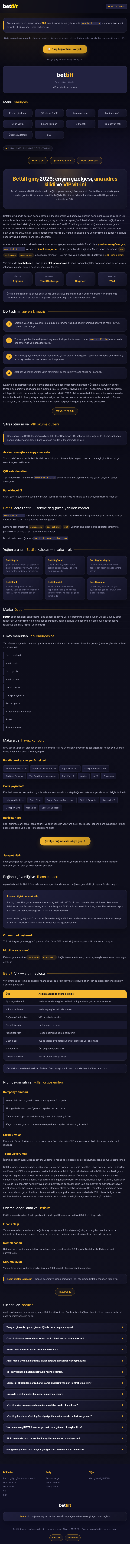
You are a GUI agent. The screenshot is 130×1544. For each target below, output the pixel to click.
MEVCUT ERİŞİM (65, 411)
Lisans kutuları (49, 124)
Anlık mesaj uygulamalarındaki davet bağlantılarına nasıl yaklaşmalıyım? (46, 1360)
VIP (4, 1490)
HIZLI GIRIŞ (65, 1291)
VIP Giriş (56, 1537)
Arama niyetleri (80, 113)
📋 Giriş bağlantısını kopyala (65, 49)
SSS (49, 134)
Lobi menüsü (112, 113)
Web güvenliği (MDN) (99, 1478)
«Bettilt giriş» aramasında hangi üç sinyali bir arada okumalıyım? (42, 1405)
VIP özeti (81, 124)
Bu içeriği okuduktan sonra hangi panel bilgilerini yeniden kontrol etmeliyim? (48, 1383)
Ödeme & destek (18, 134)
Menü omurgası (89, 160)
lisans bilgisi (117, 255)
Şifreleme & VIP (49, 113)
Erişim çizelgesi (17, 113)
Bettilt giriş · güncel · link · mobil (19, 1478)
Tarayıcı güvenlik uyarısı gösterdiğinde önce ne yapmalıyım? (39, 1327)
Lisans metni (52, 1486)
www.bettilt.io (53, 1482)
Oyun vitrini (17, 124)
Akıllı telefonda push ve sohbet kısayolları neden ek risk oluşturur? (43, 1438)
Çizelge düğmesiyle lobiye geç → (65, 841)
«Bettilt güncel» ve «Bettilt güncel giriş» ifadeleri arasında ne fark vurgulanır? (49, 1416)
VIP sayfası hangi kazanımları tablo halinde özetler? (34, 1372)
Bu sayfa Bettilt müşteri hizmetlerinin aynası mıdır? (34, 1394)
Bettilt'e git (38, 160)
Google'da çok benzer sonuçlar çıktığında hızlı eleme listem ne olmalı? (45, 1449)
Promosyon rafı (112, 124)
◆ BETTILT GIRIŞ (116, 6)
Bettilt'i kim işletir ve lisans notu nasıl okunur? (32, 1349)
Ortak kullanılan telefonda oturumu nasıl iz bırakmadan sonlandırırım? (45, 1338)
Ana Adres (73, 1537)
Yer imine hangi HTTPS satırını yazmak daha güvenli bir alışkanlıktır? (44, 1427)
